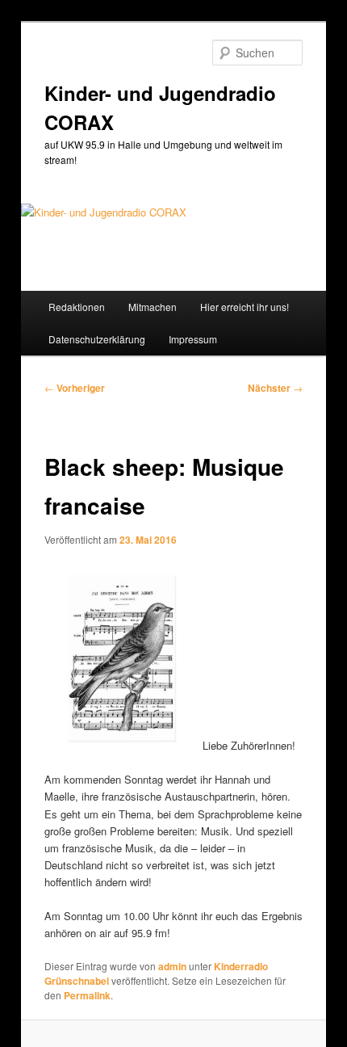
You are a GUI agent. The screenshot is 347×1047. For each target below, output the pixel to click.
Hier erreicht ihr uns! (244, 306)
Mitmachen (152, 306)
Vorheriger (74, 388)
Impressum (193, 339)
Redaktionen (76, 306)
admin (172, 966)
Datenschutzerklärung (96, 339)
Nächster (275, 388)
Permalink (87, 995)
